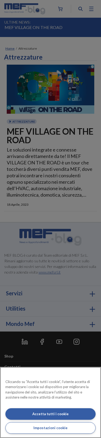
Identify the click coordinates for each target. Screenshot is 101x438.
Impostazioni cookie (50, 428)
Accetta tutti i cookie (50, 414)
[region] (50, 402)
